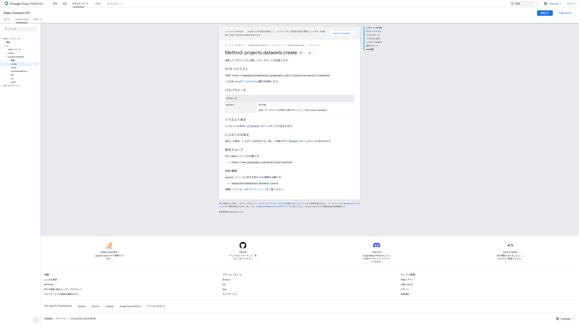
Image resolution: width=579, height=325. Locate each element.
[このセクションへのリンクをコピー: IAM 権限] (240, 171)
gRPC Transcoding (248, 81)
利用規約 (405, 294)
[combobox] (524, 3)
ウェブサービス (229, 294)
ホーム (228, 45)
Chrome (95, 306)
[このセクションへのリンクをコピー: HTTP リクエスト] (251, 69)
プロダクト (240, 45)
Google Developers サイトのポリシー (272, 206)
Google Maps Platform (258, 45)
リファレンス (21, 19)
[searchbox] (20, 29)
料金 (65, 3)
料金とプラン (407, 280)
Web (224, 289)
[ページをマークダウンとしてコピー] (310, 53)
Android (226, 280)
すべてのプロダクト (156, 306)
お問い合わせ (565, 13)
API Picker (49, 284)
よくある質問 (50, 280)
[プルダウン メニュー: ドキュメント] (88, 3)
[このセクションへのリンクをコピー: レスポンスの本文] (252, 135)
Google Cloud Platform (130, 306)
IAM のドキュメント (255, 189)
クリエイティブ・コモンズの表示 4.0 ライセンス (283, 203)
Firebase (109, 306)
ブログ (98, 3)
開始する (545, 13)
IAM (261, 177)
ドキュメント (78, 3)
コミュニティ (113, 3)
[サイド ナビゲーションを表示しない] (36, 320)
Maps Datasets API (17, 13)
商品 (55, 3)
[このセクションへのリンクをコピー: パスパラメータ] (249, 90)
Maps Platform (32, 4)
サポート (37, 19)
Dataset (254, 126)
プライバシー (61, 318)
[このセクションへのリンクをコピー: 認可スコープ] (246, 150)
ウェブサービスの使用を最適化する (61, 294)
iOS (224, 284)
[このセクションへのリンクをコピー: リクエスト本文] (249, 120)
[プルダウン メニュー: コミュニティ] (122, 3)
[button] (19, 39)
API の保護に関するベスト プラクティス (63, 289)
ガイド (7, 19)
